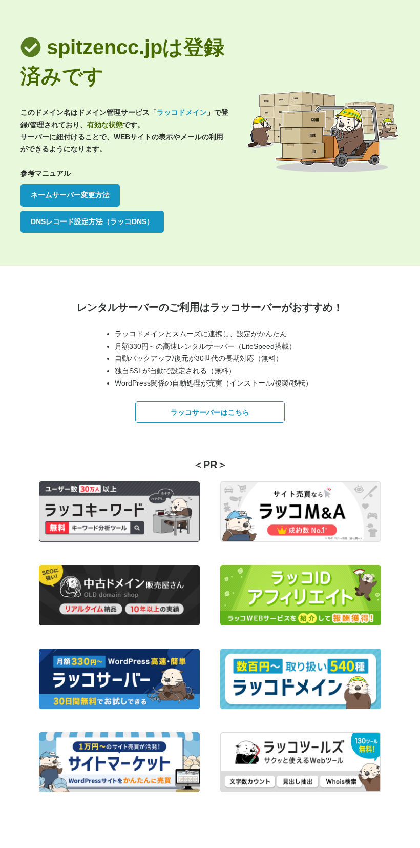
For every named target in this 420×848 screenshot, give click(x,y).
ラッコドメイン (182, 112)
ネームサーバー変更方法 (70, 195)
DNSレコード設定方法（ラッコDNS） (92, 221)
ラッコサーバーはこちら (210, 412)
